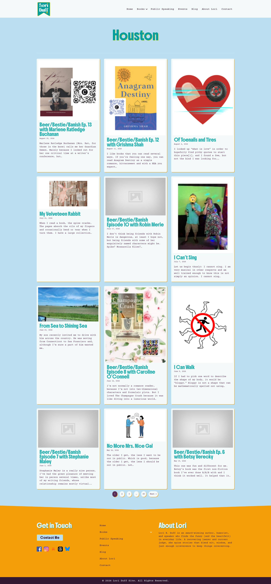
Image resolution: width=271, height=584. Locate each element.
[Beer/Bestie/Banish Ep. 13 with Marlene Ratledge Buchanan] (68, 115)
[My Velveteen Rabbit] (68, 229)
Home (130, 9)
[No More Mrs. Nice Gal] (135, 449)
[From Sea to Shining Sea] (68, 345)
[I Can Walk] (202, 345)
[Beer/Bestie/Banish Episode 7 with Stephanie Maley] (68, 449)
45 (144, 494)
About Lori (209, 9)
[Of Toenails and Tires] (202, 115)
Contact (226, 9)
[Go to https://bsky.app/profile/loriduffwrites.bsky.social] (67, 549)
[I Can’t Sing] (202, 229)
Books (141, 9)
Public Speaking (162, 9)
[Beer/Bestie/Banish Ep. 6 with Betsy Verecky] (202, 449)
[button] (147, 9)
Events (182, 9)
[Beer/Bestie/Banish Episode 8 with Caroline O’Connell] (135, 345)
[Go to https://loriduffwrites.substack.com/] (53, 549)
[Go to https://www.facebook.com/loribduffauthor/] (39, 549)
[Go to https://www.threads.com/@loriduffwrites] (60, 549)
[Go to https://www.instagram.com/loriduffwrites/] (46, 549)
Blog (195, 9)
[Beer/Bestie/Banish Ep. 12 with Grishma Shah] (135, 115)
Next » (153, 494)
